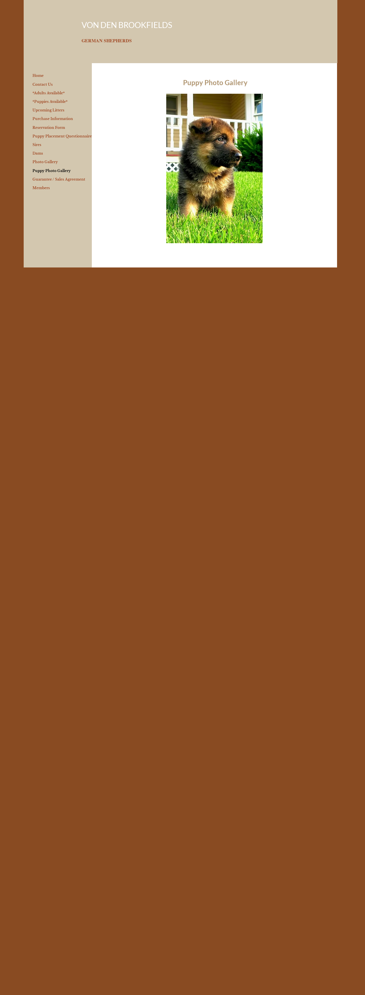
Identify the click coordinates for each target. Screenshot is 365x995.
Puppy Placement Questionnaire (62, 136)
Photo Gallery (45, 162)
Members (41, 188)
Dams (38, 153)
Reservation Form (49, 127)
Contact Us (43, 84)
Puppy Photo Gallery (52, 171)
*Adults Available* (49, 93)
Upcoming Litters (48, 110)
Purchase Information (53, 119)
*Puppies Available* (50, 101)
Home (38, 75)
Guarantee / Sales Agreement (59, 179)
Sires (37, 145)
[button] (214, 168)
